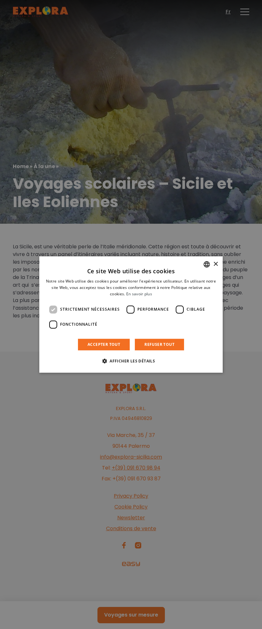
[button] (131, 361)
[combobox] (207, 264)
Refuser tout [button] (159, 344)
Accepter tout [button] (104, 344)
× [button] (215, 264)
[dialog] (131, 314)
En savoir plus (139, 294)
